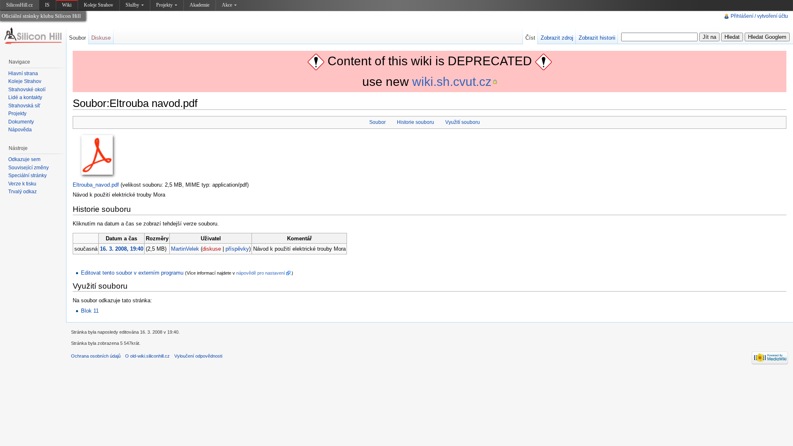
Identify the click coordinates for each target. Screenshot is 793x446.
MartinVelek (185, 249)
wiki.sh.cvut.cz (451, 81)
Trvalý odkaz (22, 192)
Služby (132, 5)
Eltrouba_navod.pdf (96, 185)
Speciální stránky (27, 175)
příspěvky (237, 249)
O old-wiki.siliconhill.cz (147, 355)
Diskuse (101, 38)
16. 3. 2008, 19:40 (121, 249)
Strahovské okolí (26, 90)
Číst (530, 38)
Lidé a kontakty (25, 97)
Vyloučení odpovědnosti (198, 355)
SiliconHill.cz (20, 6)
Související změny (28, 168)
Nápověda (20, 130)
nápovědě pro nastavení (260, 272)
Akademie (199, 5)
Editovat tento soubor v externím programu (132, 273)
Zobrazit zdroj (557, 38)
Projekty (164, 5)
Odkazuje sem (24, 159)
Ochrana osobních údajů (96, 355)
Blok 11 (90, 311)
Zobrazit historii (597, 38)
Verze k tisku (22, 184)
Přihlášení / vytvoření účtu (759, 16)
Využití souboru (462, 122)
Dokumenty (21, 122)
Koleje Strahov (98, 5)
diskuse (211, 249)
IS (47, 5)
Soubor (377, 122)
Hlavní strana (23, 73)
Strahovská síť (24, 106)
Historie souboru (415, 122)
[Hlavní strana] (33, 35)
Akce (227, 5)
